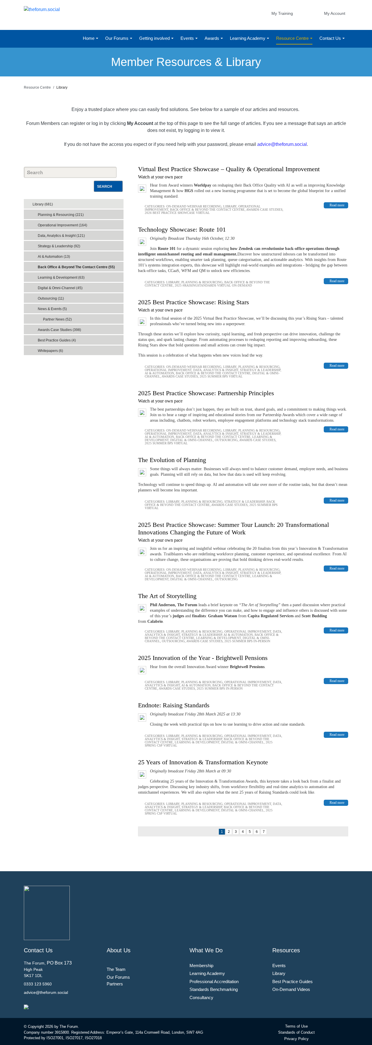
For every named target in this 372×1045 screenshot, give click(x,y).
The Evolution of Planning (172, 460)
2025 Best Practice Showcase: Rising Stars (193, 302)
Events (187, 38)
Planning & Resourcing (202, 282)
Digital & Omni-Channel (191, 440)
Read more (337, 205)
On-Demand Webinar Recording (193, 206)
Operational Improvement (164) (62, 225)
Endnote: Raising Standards (174, 705)
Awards (212, 38)
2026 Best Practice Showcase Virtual (177, 212)
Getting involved (155, 38)
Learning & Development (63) (61, 277)
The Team (116, 969)
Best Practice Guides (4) (57, 340)
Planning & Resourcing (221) (61, 215)
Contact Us (330, 38)
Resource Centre (293, 38)
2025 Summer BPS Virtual (221, 376)
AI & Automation (159, 373)
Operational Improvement (168, 370)
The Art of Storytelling (167, 596)
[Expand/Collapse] (115, 202)
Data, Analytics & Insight (215, 370)
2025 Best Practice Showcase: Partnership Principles (206, 393)
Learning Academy (248, 38)
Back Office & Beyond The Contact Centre (207, 209)
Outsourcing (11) (51, 298)
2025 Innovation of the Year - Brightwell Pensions (203, 657)
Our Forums (117, 38)
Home (89, 38)
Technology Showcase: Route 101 (182, 229)
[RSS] (120, 203)
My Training (282, 13)
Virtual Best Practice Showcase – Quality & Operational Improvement (229, 169)
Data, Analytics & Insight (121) (61, 236)
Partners (115, 983)
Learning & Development (218, 638)
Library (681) (43, 204)
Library (230, 206)
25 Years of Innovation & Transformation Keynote (203, 762)
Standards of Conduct (296, 1032)
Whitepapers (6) (50, 351)
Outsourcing (226, 440)
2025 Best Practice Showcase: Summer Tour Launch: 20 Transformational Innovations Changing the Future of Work (233, 528)
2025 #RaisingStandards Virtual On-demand (213, 285)
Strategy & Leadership (260, 370)
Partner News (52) (57, 319)
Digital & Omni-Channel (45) (60, 288)
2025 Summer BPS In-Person (247, 641)
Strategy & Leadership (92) (59, 246)
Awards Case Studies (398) (59, 330)
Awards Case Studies (264, 209)
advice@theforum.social (282, 144)
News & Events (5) (52, 309)
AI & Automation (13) (54, 257)
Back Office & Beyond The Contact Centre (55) (76, 267)
